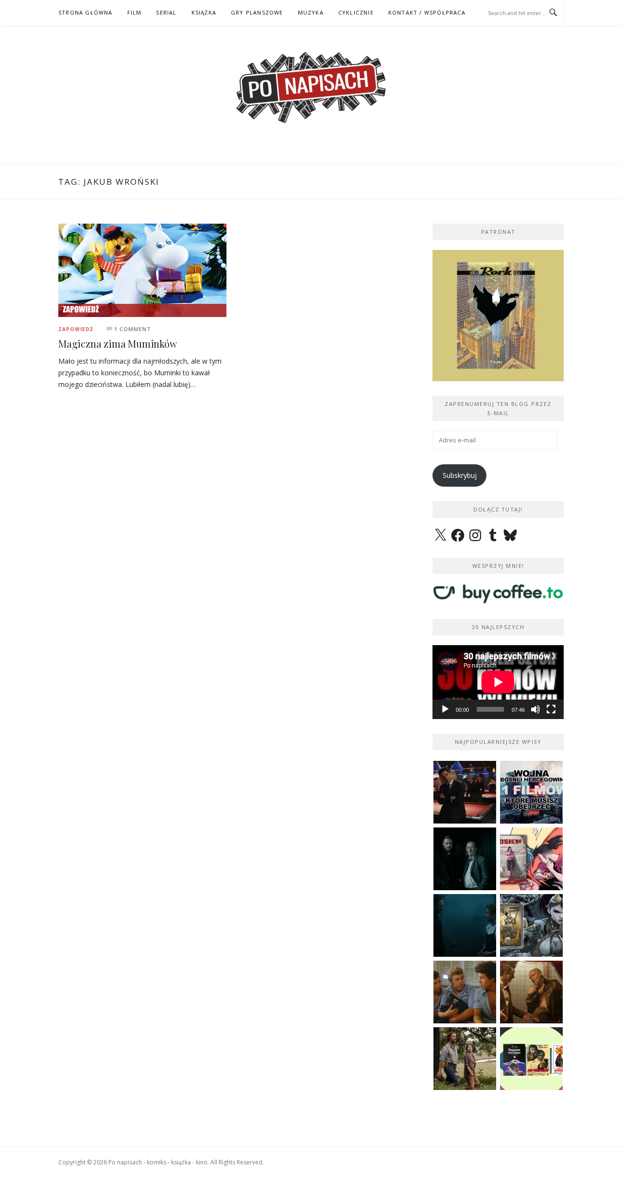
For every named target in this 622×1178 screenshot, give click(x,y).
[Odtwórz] (445, 709)
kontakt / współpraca (427, 12)
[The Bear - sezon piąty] (464, 925)
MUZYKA (311, 12)
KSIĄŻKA (203, 12)
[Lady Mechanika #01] (531, 925)
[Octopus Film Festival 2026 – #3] (531, 1058)
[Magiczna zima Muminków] (142, 269)
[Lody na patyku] (464, 992)
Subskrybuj (460, 475)
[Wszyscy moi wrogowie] (464, 1058)
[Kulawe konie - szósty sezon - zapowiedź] (464, 858)
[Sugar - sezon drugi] (464, 792)
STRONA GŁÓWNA (85, 12)
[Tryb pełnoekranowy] (551, 709)
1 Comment (132, 329)
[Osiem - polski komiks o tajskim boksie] (531, 858)
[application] (498, 682)
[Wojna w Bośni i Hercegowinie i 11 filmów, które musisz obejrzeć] (531, 792)
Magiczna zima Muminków (117, 343)
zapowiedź (75, 329)
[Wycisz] (535, 709)
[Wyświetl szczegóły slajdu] (498, 315)
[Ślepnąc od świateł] (531, 992)
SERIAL (166, 12)
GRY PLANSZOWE (257, 12)
